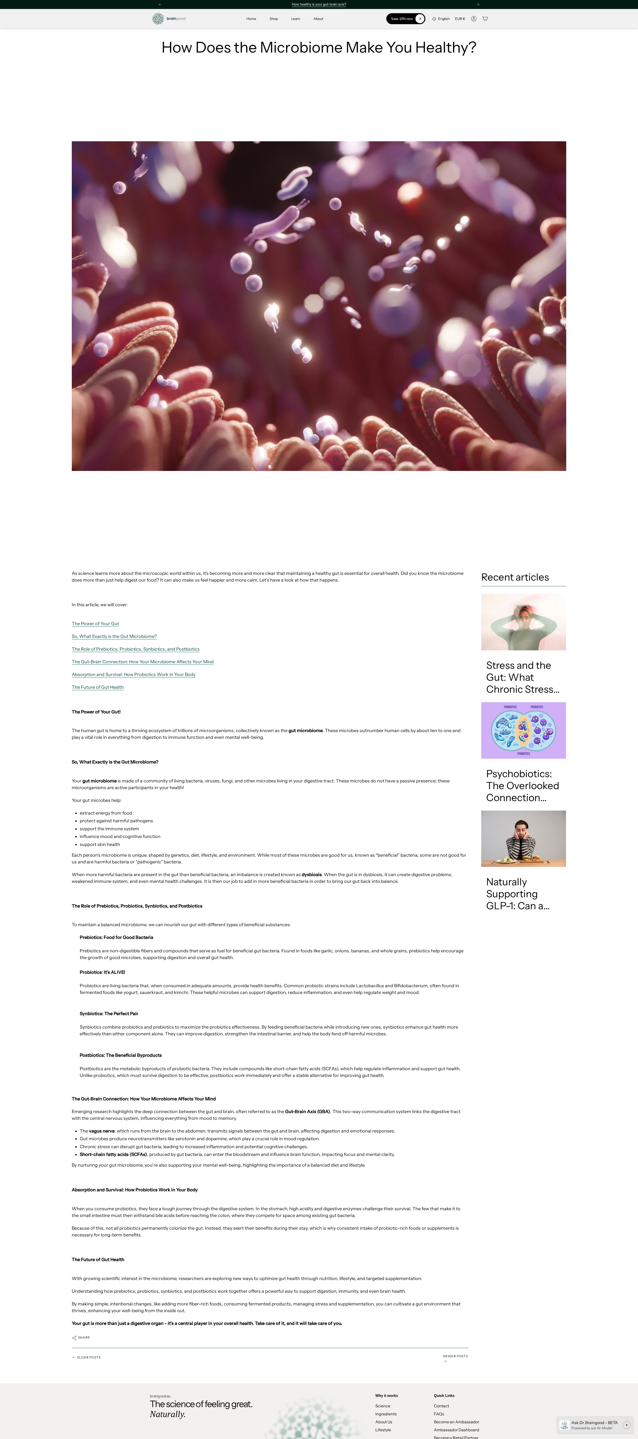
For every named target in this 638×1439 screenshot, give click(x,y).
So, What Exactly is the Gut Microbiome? (114, 636)
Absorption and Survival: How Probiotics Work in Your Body (133, 674)
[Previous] (160, 4)
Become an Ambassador (456, 1421)
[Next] (478, 4)
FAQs (439, 1413)
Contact (441, 1405)
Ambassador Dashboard (456, 1429)
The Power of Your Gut (95, 623)
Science (382, 1405)
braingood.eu (160, 1396)
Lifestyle (383, 1429)
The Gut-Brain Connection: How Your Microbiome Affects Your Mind (143, 662)
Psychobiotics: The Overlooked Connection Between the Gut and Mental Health (522, 786)
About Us (383, 1421)
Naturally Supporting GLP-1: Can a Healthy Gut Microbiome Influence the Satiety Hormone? (516, 894)
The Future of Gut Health (98, 687)
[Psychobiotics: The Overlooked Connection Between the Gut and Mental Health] (523, 730)
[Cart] (485, 18)
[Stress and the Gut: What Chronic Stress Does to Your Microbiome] (523, 622)
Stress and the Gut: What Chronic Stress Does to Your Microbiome (519, 677)
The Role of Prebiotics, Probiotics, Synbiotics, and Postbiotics (136, 649)
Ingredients (386, 1413)
